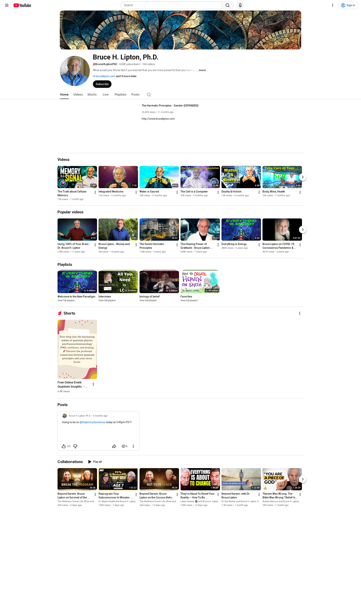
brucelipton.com (105, 76)
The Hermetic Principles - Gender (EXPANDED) (170, 105)
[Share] (114, 446)
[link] (98, 432)
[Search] (227, 5)
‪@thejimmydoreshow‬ (92, 422)
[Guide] (7, 5)
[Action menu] (133, 446)
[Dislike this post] (75, 446)
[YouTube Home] (22, 5)
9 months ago (100, 416)
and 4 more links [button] (126, 76)
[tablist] (180, 94)
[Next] (302, 177)
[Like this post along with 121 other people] (64, 446)
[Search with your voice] (240, 5)
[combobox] (172, 5)
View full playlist (66, 300)
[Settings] (332, 5)
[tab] (64, 94)
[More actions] (95, 192)
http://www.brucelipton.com (158, 118)
